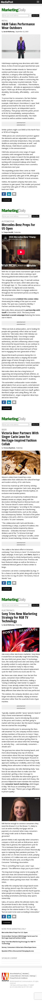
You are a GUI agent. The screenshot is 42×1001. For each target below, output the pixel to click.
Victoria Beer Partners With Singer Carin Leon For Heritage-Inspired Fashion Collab (20, 937)
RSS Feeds (25, 976)
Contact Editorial (15, 976)
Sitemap (32, 976)
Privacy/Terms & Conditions (18, 978)
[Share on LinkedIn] (9, 194)
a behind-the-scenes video (27, 299)
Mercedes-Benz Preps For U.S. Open (15, 932)
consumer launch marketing (16, 784)
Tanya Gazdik (8, 232)
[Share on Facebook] (4, 194)
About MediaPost (15, 974)
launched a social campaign (13, 315)
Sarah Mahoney (9, 32)
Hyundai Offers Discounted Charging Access (18, 951)
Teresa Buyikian (9, 448)
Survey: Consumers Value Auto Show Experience (19, 947)
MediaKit (25, 974)
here (30, 554)
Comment (6, 200)
